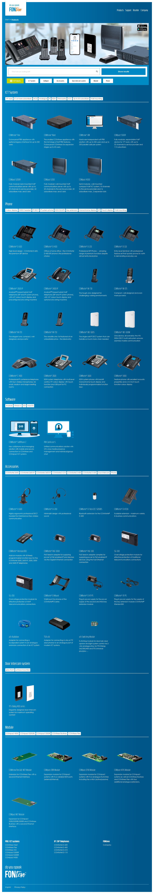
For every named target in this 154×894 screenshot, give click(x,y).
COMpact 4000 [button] (11, 857)
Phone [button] (108, 81)
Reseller (136, 10)
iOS (24, 405)
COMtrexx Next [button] (11, 845)
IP (49, 98)
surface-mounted (23, 670)
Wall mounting (96, 98)
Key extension (71, 210)
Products (120, 10)
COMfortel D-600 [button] (61, 845)
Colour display (11, 210)
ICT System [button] (31, 81)
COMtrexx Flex (74, 733)
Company (144, 10)
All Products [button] (17, 81)
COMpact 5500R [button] (12, 852)
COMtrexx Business (59, 733)
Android (9, 405)
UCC (70, 98)
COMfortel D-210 (59, 473)
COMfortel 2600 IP (27, 473)
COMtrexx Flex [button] (11, 847)
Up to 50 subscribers (81, 98)
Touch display (107, 210)
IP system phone (46, 210)
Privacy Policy (19, 887)
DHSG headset (25, 210)
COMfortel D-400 (74, 473)
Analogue (43, 98)
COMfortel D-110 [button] (61, 852)
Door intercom (103, 473)
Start (7, 19)
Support (128, 10)
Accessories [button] (60, 81)
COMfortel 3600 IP (43, 473)
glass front (10, 670)
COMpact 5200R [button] (12, 855)
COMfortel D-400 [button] (61, 847)
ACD (35, 98)
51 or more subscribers (23, 98)
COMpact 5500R (43, 733)
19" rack (9, 98)
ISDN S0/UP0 (60, 210)
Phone (113, 473)
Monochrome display (87, 210)
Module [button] (96, 81)
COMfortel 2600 (12, 473)
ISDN (54, 98)
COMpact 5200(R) (27, 733)
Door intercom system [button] (79, 81)
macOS (30, 405)
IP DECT (36, 210)
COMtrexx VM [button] (11, 850)
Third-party (62, 98)
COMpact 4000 (12, 733)
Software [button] (46, 81)
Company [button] (107, 845)
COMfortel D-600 (89, 473)
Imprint (8, 887)
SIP (99, 210)
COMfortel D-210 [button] (61, 850)
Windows (17, 405)
